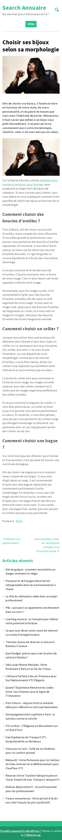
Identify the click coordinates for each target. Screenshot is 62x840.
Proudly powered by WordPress (20, 831)
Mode (19, 521)
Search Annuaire (24, 7)
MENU (31, 24)
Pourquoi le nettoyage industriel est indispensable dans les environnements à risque (30, 585)
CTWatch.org (32, 835)
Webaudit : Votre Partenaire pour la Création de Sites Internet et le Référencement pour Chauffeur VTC (32, 764)
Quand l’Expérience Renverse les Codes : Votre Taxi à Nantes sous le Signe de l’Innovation (30, 691)
